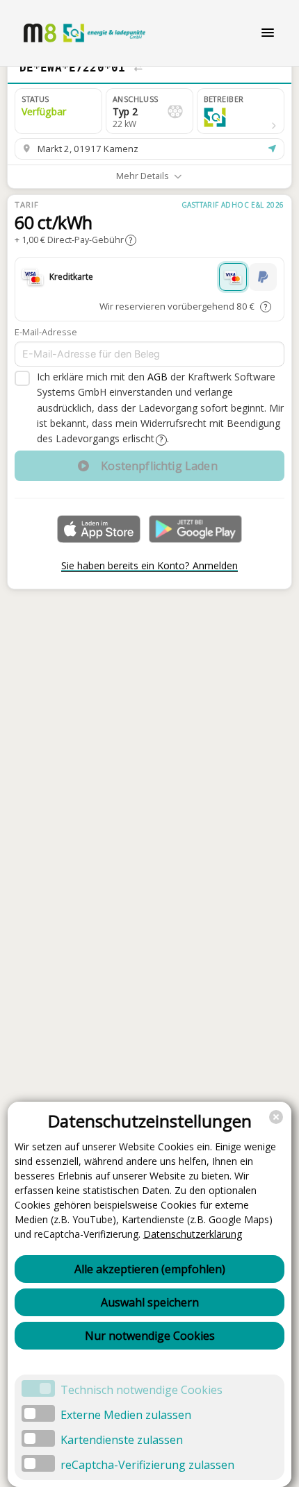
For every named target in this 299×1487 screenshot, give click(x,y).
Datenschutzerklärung (192, 1234)
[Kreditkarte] (233, 277)
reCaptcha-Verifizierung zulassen (147, 1464)
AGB (157, 376)
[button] (240, 111)
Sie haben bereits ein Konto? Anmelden (149, 565)
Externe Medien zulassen (125, 1414)
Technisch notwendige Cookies (141, 1389)
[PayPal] (263, 277)
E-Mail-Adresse (46, 332)
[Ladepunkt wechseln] (138, 68)
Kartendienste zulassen (121, 1439)
